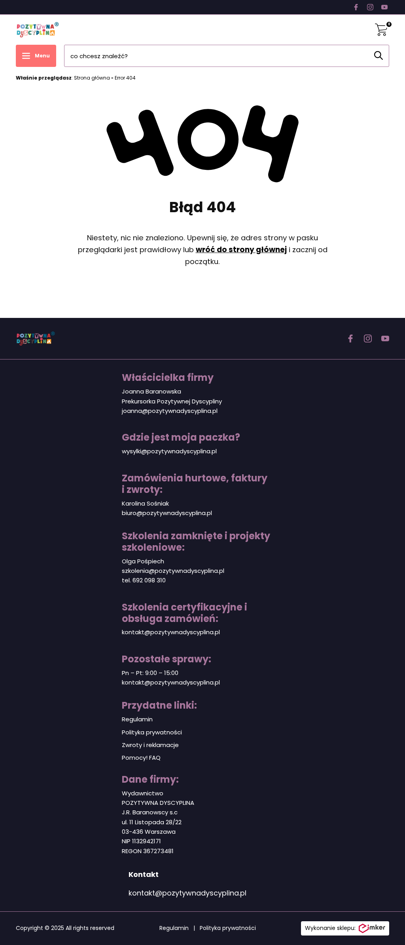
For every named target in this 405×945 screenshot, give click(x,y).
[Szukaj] (378, 55)
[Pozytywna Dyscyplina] (37, 29)
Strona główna (92, 77)
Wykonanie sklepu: (330, 928)
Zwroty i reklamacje (150, 745)
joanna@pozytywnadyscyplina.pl (170, 411)
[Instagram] (370, 7)
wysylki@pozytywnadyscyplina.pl (169, 451)
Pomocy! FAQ (141, 757)
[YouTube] (384, 7)
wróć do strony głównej (241, 250)
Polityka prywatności (152, 732)
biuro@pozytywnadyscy (157, 513)
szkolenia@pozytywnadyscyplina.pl (173, 571)
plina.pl (202, 513)
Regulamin (137, 719)
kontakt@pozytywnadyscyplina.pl (171, 632)
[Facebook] (356, 7)
